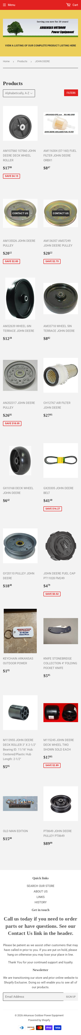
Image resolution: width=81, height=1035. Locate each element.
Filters (71, 92)
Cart (75, 5)
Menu (11, 5)
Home (6, 61)
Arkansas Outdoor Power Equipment (43, 1015)
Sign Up (70, 996)
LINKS (41, 897)
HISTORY (41, 902)
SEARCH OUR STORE (40, 886)
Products (22, 61)
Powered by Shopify (39, 1020)
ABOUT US (41, 891)
